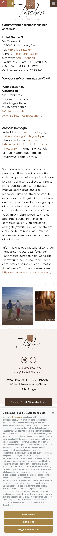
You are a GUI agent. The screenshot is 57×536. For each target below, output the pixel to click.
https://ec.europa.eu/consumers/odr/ (26, 272)
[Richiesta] (10, 3)
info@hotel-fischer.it (26, 53)
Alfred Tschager (34, 132)
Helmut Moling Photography (21, 136)
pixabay (33, 140)
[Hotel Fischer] (28, 10)
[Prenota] (3, 3)
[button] (53, 413)
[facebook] (33, 360)
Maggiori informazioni (28, 529)
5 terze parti (17, 417)
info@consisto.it (13, 111)
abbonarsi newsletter (28, 402)
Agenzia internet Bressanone (22, 115)
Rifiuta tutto (28, 522)
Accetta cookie (28, 514)
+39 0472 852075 (19, 49)
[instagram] (24, 360)
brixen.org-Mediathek (17, 144)
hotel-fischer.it (25, 58)
